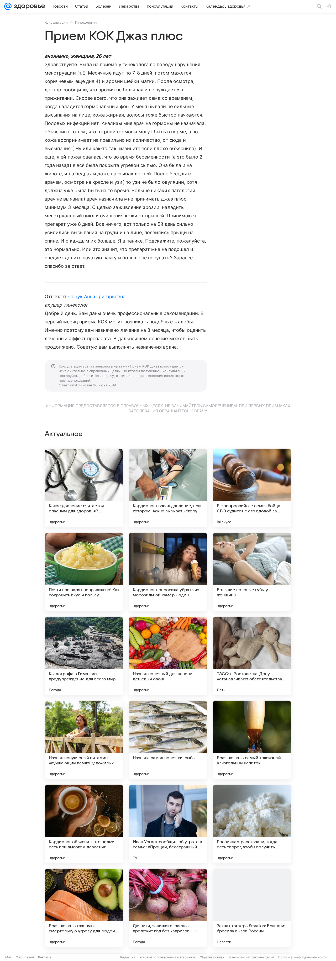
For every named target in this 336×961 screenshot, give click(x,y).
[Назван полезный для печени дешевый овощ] (168, 656)
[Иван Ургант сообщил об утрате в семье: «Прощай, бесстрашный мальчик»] (168, 824)
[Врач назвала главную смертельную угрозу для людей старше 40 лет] (84, 908)
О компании (25, 957)
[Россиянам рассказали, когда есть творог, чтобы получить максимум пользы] (252, 824)
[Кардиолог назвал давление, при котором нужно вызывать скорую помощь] (168, 488)
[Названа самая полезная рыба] (168, 740)
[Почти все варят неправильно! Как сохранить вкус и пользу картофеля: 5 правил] (84, 572)
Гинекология (86, 22)
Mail (8, 957)
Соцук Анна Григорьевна (96, 296)
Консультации (56, 22)
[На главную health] (28, 6)
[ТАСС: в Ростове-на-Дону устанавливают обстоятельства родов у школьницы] (252, 656)
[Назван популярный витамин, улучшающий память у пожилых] (84, 740)
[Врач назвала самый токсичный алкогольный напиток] (252, 740)
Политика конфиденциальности (302, 957)
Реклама (44, 957)
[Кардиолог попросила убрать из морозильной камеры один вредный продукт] (168, 572)
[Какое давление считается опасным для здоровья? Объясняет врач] (84, 488)
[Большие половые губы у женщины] (252, 572)
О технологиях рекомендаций (251, 957)
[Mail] (8, 6)
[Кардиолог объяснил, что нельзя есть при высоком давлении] (84, 824)
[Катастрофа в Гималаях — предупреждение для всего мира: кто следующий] (84, 656)
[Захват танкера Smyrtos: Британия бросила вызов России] (252, 908)
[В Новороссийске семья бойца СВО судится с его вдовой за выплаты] (252, 488)
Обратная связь (212, 957)
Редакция (127, 957)
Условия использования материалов (167, 957)
